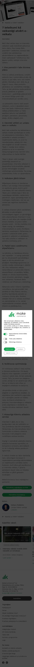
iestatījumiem (8, 329)
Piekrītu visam (9, 349)
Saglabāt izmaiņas (11, 353)
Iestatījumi (20, 349)
